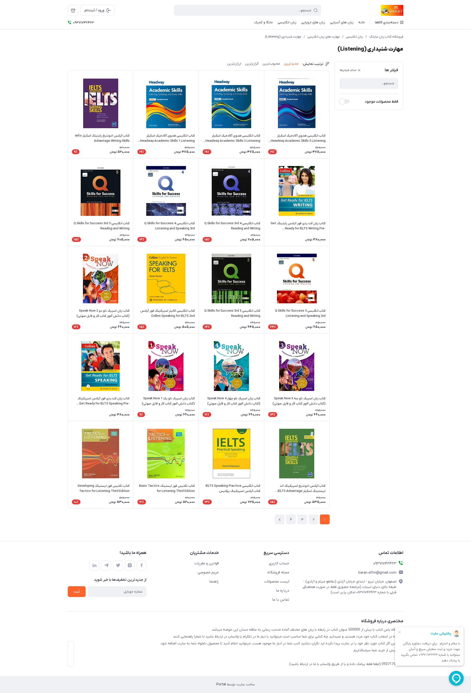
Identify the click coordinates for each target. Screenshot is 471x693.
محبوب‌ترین (271, 63)
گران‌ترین (252, 63)
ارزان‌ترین (234, 63)
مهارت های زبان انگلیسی (323, 37)
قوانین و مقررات (206, 563)
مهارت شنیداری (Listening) (283, 37)
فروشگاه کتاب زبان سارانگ (386, 37)
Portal (221, 684)
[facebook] (141, 565)
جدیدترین (291, 63)
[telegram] (106, 565)
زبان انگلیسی (354, 37)
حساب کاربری (279, 563)
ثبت (77, 591)
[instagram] (130, 565)
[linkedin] (94, 565)
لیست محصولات (276, 581)
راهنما (214, 581)
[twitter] (118, 565)
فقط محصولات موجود (381, 101)
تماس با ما (280, 599)
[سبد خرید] (73, 10)
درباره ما (282, 590)
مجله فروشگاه (278, 572)
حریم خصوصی (208, 572)
